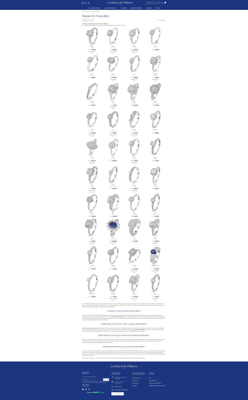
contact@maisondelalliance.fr (121, 389)
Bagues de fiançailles (110, 8)
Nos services (135, 380)
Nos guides (134, 385)
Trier (91, 20)
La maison (149, 8)
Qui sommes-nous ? (136, 377)
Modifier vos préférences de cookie (157, 385)
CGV (150, 377)
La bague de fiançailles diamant (89, 328)
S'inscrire (106, 379)
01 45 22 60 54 (118, 386)
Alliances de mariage (94, 8)
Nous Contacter (117, 393)
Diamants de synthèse (136, 8)
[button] (162, 3)
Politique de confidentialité (155, 383)
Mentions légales (152, 380)
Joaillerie (123, 8)
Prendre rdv (150, 3)
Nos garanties (135, 383)
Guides (158, 8)
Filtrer (85, 20)
